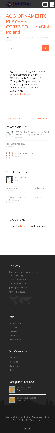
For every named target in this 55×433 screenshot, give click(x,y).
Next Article (43, 118)
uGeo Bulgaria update (26, 398)
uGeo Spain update (25, 387)
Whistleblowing (36, 420)
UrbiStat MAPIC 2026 (24, 153)
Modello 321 (24, 420)
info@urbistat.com (19, 287)
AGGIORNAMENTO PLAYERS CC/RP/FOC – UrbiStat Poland (24, 199)
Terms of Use (37, 417)
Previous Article (14, 118)
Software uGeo (16, 327)
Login (12, 370)
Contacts (14, 362)
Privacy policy (16, 366)
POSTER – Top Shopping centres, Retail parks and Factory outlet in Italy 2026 (32, 133)
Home (8, 38)
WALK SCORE (20, 177)
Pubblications (16, 339)
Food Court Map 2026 (15, 144)
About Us (14, 357)
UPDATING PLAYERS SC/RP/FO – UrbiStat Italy (26, 188)
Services (13, 331)
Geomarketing (16, 323)
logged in (24, 226)
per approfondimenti (20, 94)
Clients (13, 335)
